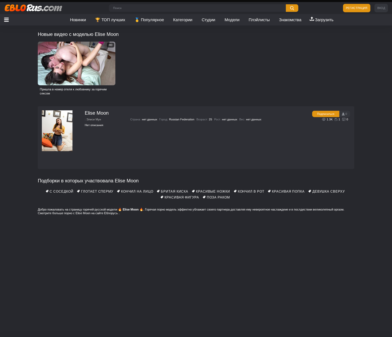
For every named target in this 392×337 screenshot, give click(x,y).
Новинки (78, 20)
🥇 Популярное (149, 20)
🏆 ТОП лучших (110, 20)
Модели (232, 20)
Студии (208, 20)
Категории (182, 20)
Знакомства (290, 20)
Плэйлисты (259, 20)
